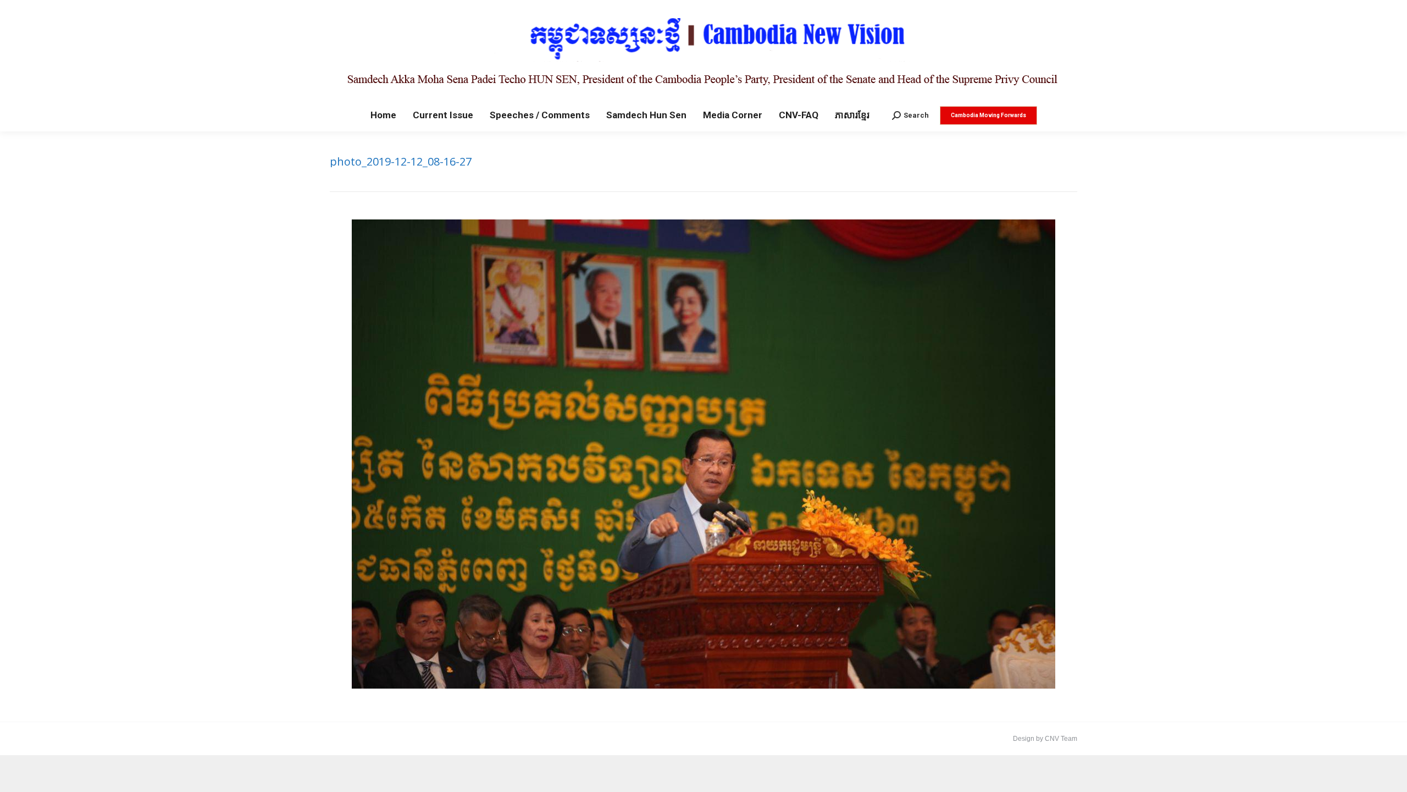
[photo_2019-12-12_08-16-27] (703, 454)
